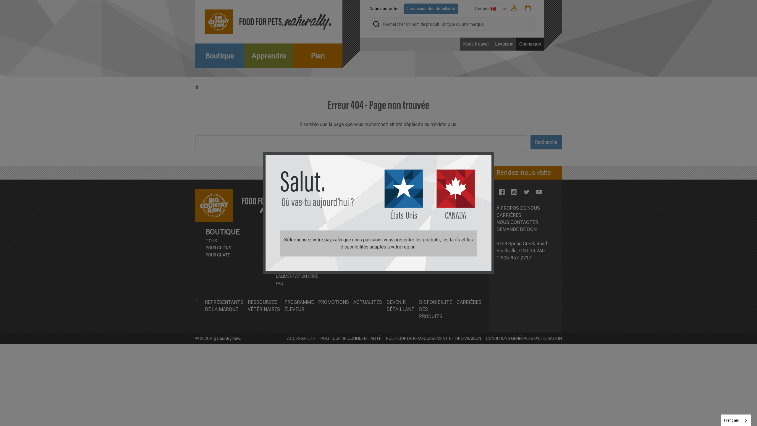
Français (731, 420)
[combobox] (736, 420)
